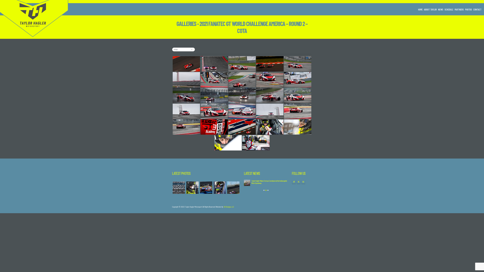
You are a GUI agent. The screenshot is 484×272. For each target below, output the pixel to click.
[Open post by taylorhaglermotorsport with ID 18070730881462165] (206, 187)
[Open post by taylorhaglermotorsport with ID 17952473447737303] (220, 187)
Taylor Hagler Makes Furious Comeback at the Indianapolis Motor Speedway (269, 182)
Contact (477, 9)
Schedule (449, 9)
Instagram (303, 182)
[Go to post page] (247, 183)
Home (420, 9)
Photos (468, 9)
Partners (459, 9)
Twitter (298, 182)
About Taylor (430, 9)
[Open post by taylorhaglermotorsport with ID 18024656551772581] (192, 187)
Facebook (294, 182)
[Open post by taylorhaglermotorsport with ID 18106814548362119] (233, 187)
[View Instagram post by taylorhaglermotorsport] (183, 192)
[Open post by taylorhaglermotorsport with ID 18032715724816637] (179, 187)
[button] (183, 50)
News (440, 9)
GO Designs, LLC (229, 207)
